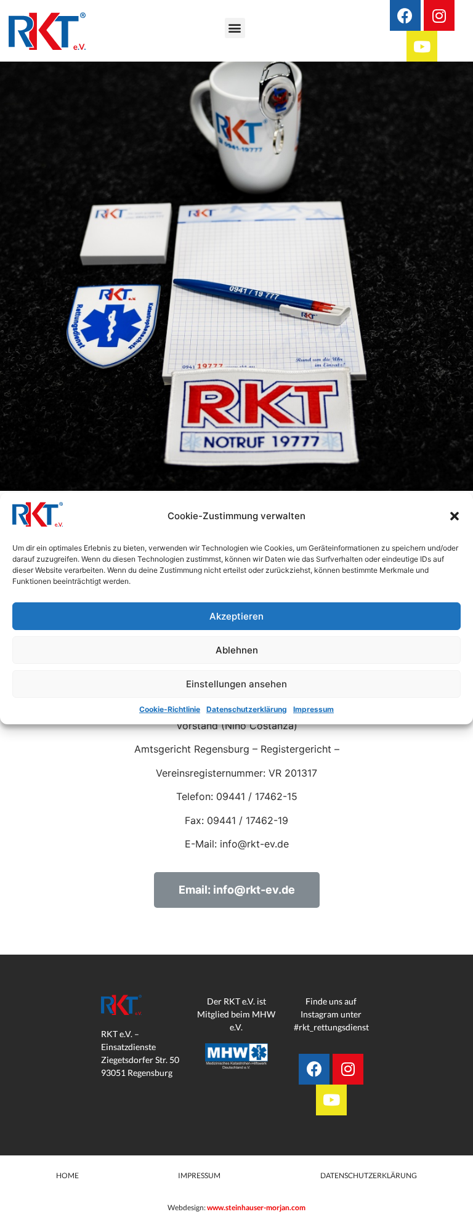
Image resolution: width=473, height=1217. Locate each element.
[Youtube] (421, 46)
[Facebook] (405, 15)
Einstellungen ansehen (236, 684)
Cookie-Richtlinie (169, 709)
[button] (454, 516)
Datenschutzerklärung (246, 709)
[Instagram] (439, 15)
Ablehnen (237, 650)
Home (67, 1200)
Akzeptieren (236, 616)
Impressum (313, 709)
